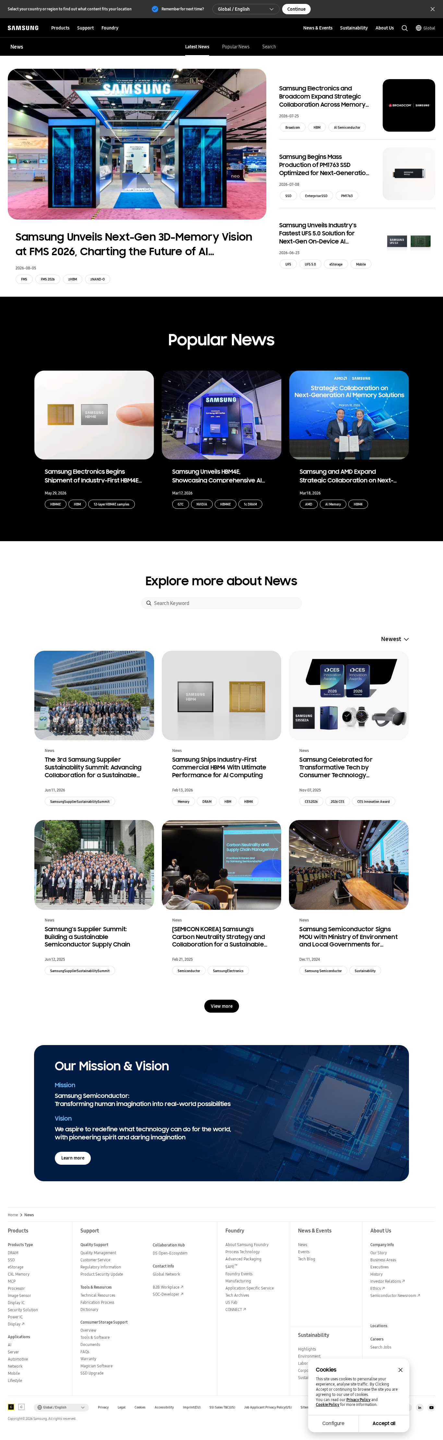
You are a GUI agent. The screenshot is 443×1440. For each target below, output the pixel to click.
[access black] (11, 1407)
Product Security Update (101, 1274)
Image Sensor (19, 1295)
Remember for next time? (183, 9)
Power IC (15, 1317)
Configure (333, 1423)
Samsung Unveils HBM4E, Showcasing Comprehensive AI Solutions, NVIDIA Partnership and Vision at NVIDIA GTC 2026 (219, 475)
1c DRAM (250, 504)
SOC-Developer (166, 1294)
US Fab (231, 1302)
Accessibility (164, 1407)
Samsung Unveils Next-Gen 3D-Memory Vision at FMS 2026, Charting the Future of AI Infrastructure (134, 244)
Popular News (235, 46)
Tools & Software (95, 1337)
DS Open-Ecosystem (170, 1253)
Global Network (166, 1274)
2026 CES (337, 801)
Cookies (140, 1407)
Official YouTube (431, 1407)
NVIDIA (202, 504)
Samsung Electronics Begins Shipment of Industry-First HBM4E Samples (91, 475)
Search (269, 46)
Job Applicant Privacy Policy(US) (268, 1407)
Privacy (103, 1407)
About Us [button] (385, 28)
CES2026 (311, 801)
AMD (308, 504)
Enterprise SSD (316, 196)
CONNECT (233, 1309)
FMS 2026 (48, 279)
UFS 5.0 (310, 264)
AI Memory (333, 504)
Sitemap (307, 1407)
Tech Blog (306, 1259)
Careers (377, 1339)
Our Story (378, 1253)
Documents (90, 1344)
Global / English (234, 9)
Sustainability (365, 971)
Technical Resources (97, 1295)
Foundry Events (238, 1274)
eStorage (335, 264)
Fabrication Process (97, 1302)
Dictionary (89, 1309)
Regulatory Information (100, 1267)
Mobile (361, 264)
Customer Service (95, 1260)
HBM (317, 127)
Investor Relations (385, 1281)
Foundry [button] (110, 28)
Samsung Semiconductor (323, 971)
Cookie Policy (327, 1404)
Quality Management (98, 1253)
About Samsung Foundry (247, 1244)
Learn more (72, 1158)
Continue (296, 9)
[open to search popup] (404, 28)
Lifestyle (15, 1380)
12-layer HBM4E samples (111, 504)
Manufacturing (238, 1281)
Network (15, 1366)
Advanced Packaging (243, 1259)
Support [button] (85, 28)
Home (13, 1215)
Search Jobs (380, 1347)
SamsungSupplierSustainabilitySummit (80, 801)
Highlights (307, 1349)
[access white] (21, 1407)
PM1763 (347, 196)
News (302, 1244)
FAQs (84, 1351)
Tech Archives (237, 1295)
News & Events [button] (317, 28)
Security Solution (23, 1310)
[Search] (148, 603)
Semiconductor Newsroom (393, 1295)
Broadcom (292, 127)
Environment (309, 1356)
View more (222, 1006)
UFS (288, 264)
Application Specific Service (249, 1288)
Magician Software (96, 1366)
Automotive (18, 1359)
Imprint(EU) (191, 1407)
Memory (183, 801)
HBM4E (55, 504)
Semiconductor (189, 971)
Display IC (16, 1302)
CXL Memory (19, 1274)
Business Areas (383, 1260)
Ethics (375, 1288)
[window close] (400, 1370)
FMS (24, 279)
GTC (181, 504)
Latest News (197, 46)
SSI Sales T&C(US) (222, 1407)
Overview (88, 1330)
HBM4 (358, 504)
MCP (12, 1281)
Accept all (384, 1423)
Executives (379, 1267)
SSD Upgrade (91, 1373)
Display (14, 1324)
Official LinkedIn (420, 1407)
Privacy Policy (358, 1399)
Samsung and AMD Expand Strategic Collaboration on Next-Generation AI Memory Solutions (346, 475)
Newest (391, 639)
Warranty (88, 1359)
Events (303, 1252)
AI (9, 1345)
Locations (379, 1325)
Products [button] (60, 28)
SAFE (231, 1266)
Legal (122, 1407)
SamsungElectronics (228, 971)
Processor (16, 1288)
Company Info (382, 1244)
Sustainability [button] (354, 28)
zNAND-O (97, 279)
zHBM (72, 279)
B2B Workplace (166, 1287)
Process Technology (242, 1252)
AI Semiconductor (347, 127)
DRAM (206, 801)
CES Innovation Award (373, 801)
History (376, 1274)
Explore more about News (221, 581)
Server (13, 1352)
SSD (288, 196)
